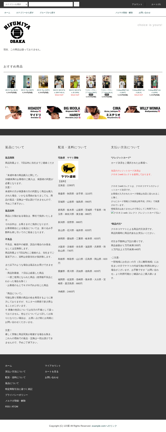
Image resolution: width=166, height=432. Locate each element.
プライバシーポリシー (16, 395)
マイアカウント (53, 365)
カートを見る (52, 371)
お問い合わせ (144, 13)
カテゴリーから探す (25, 13)
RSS (7, 406)
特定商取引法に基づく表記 (18, 389)
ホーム (7, 13)
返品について (12, 383)
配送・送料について (15, 377)
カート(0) (156, 4)
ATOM (15, 406)
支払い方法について (15, 371)
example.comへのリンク (104, 426)
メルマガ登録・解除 (124, 13)
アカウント (137, 4)
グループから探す (47, 13)
